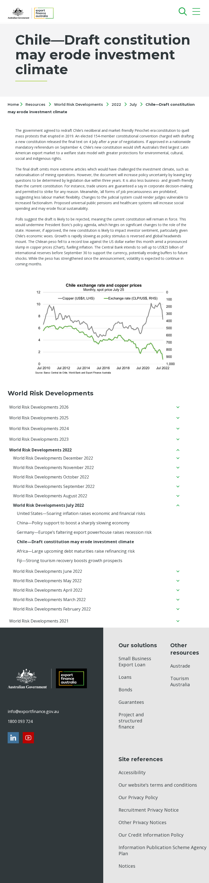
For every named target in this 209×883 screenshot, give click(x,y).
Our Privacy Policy (138, 797)
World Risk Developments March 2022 (49, 599)
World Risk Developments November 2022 (53, 467)
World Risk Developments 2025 (39, 418)
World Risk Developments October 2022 (51, 477)
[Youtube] (28, 737)
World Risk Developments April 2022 (47, 590)
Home (14, 104)
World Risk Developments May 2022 (47, 580)
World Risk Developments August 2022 (50, 496)
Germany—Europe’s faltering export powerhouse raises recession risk (84, 532)
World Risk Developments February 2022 (52, 609)
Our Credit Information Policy (151, 835)
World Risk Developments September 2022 (54, 486)
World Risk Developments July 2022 (48, 505)
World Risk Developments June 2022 (47, 571)
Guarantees (131, 702)
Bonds (125, 689)
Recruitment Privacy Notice (149, 810)
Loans (125, 677)
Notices (127, 866)
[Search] (181, 11)
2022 (116, 104)
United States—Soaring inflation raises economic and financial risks (81, 513)
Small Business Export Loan (135, 661)
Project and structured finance (131, 720)
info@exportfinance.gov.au (33, 711)
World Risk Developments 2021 (39, 621)
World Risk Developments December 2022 (53, 458)
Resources (35, 104)
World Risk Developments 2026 (39, 407)
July (133, 104)
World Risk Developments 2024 (39, 428)
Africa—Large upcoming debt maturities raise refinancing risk (76, 551)
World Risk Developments (78, 104)
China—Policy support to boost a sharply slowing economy (73, 523)
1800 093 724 (20, 721)
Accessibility (132, 772)
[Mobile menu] (196, 12)
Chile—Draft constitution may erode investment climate (75, 541)
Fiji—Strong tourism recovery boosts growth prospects (69, 560)
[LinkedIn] (13, 737)
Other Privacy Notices (142, 822)
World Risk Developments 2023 (39, 439)
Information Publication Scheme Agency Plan (162, 850)
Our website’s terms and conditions (158, 785)
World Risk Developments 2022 (40, 450)
